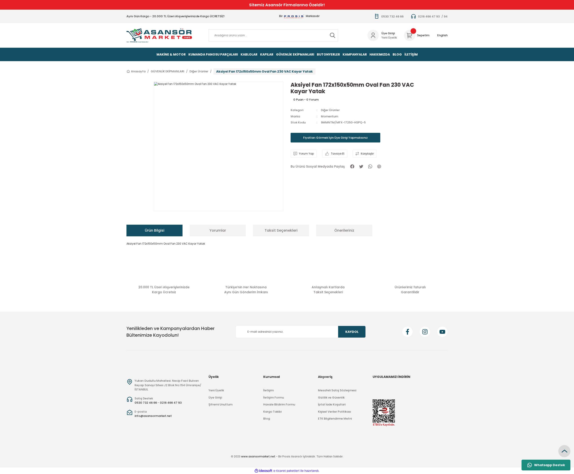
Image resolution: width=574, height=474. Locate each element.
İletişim (268, 390)
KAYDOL (352, 332)
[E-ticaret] (286, 471)
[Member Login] (373, 35)
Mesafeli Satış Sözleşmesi (337, 390)
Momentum (329, 116)
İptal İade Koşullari (332, 404)
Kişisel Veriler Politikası (334, 411)
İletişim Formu (273, 397)
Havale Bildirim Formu (279, 404)
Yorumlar (217, 230)
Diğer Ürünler (330, 110)
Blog (266, 418)
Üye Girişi (388, 33)
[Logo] (159, 35)
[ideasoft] (263, 471)
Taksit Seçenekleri (281, 230)
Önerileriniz (344, 230)
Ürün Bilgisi (154, 230)
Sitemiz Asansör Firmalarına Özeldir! (287, 5)
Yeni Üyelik (389, 37)
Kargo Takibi (272, 411)
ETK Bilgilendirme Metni (335, 418)
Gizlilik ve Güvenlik (331, 397)
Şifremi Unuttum (221, 404)
